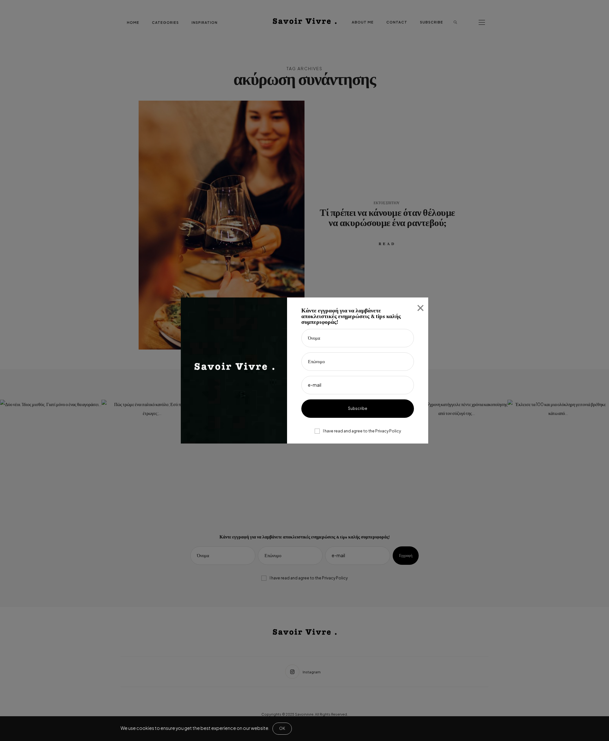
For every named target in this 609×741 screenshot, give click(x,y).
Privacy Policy (388, 431)
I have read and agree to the (362, 431)
